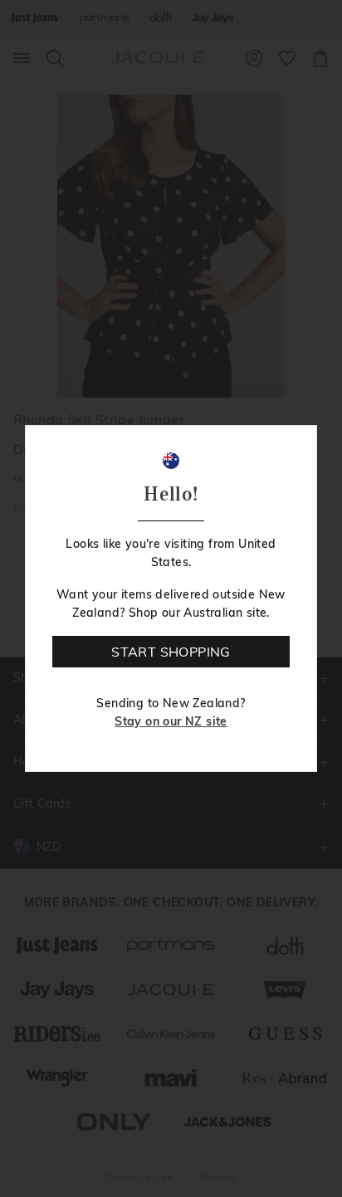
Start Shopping (171, 651)
